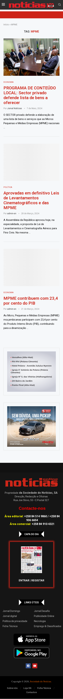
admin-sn (11, 213)
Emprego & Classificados (47, 626)
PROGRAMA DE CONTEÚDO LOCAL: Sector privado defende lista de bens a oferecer (30, 95)
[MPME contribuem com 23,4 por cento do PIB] (31, 267)
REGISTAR (37, 580)
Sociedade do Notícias (40, 681)
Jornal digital (10, 616)
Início (6, 24)
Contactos (31, 692)
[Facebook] (28, 665)
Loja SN (27, 688)
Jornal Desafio (42, 611)
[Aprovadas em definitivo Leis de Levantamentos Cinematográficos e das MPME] (31, 162)
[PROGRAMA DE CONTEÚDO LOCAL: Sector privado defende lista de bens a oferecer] (31, 57)
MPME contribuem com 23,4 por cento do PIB (31, 301)
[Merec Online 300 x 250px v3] (31, 426)
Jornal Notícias (14, 108)
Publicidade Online (44, 616)
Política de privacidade (15, 621)
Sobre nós (12, 688)
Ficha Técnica (10, 626)
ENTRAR (24, 580)
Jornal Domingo (11, 611)
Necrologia (40, 621)
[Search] (59, 4)
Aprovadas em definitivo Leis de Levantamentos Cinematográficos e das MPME (31, 200)
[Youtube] (34, 665)
